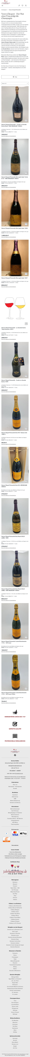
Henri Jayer (15, 931)
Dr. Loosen (15, 994)
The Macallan (15, 1020)
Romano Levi (15, 1044)
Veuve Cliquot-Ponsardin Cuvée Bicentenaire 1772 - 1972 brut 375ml (13, 693)
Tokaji (15, 959)
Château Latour (15, 911)
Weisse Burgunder (15, 961)
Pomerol (15, 886)
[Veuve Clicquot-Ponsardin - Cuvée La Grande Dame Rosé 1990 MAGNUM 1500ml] (15, 104)
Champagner (15, 957)
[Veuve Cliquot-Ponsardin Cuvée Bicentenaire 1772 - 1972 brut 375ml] (15, 672)
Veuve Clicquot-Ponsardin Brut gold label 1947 (14, 278)
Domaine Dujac (15, 939)
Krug (15, 1000)
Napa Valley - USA (15, 888)
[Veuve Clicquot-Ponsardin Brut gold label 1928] (15, 208)
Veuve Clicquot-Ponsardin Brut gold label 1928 (14, 228)
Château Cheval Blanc (15, 917)
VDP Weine (15, 822)
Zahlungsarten (15, 829)
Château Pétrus (15, 915)
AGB (15, 798)
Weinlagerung (15, 816)
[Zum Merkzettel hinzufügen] (26, 120)
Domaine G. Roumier (15, 933)
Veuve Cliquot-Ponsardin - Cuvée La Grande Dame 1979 (13, 380)
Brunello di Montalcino (15, 970)
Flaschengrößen (15, 824)
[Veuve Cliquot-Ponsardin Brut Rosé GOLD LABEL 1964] (15, 516)
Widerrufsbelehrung (15, 800)
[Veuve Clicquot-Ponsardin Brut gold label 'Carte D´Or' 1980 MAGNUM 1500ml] (15, 157)
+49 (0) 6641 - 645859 (19, 778)
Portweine (15, 953)
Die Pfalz (15, 893)
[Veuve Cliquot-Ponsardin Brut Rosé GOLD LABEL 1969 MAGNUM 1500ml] (15, 569)
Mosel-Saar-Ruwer (15, 891)
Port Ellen (15, 1026)
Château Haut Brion (15, 913)
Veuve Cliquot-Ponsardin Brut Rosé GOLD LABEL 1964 (13, 537)
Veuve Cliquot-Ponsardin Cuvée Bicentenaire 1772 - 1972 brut (13, 642)
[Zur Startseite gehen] (15, 2)
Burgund (15, 884)
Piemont (15, 897)
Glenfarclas (15, 1028)
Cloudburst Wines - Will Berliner (15, 818)
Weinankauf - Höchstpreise (15, 786)
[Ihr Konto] (25, 5)
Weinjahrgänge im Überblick (15, 812)
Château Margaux (15, 909)
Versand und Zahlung (15, 802)
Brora (15, 1030)
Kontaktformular (19, 773)
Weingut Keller (15, 977)
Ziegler (15, 1046)
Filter (16, 76)
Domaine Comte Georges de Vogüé (15, 945)
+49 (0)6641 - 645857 (15, 770)
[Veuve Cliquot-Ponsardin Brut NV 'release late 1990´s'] (15, 412)
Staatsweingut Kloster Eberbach (15, 988)
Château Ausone (15, 919)
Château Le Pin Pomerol (15, 923)
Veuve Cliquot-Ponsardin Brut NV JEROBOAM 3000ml (14, 485)
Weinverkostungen (15, 808)
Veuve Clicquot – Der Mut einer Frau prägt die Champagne (12, 16)
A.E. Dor (15, 1048)
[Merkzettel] (22, 5)
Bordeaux (15, 882)
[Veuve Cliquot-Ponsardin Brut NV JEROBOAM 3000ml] (15, 465)
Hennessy (15, 1038)
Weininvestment (15, 814)
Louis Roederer (15, 1004)
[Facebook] (15, 755)
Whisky (15, 966)
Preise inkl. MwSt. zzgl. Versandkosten (8, 187)
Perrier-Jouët (15, 1006)
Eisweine (15, 962)
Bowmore (15, 1022)
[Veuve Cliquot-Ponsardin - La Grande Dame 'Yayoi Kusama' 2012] (15, 307)
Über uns (15, 784)
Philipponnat (15, 1008)
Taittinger (15, 1010)
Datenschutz (15, 796)
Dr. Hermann (15, 992)
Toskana (15, 899)
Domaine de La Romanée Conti (15, 929)
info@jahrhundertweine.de (15, 765)
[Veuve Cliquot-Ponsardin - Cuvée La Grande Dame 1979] (15, 360)
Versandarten (15, 845)
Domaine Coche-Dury (15, 941)
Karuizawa (15, 1024)
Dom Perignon (15, 1002)
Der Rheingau (15, 889)
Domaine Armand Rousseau (15, 937)
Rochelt (15, 1040)
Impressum (15, 794)
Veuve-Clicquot (15, 1012)
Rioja (15, 895)
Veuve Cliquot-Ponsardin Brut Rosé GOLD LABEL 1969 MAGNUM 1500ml (13, 589)
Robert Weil (15, 982)
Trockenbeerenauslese (15, 964)
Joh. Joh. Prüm (15, 980)
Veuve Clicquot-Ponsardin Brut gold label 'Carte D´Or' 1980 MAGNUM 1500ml (14, 177)
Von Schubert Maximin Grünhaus (15, 986)
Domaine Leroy (15, 935)
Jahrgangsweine (15, 820)
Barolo (15, 968)
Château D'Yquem (15, 921)
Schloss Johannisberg (15, 990)
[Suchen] (19, 5)
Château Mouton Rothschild (15, 907)
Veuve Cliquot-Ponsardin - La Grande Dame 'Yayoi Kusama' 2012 (13, 328)
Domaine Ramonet (15, 946)
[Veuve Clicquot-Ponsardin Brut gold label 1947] (15, 258)
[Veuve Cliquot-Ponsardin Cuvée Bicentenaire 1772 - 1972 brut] (15, 621)
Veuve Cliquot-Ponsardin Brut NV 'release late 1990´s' (14, 433)
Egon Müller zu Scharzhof (15, 978)
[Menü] (2, 5)
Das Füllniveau (15, 810)
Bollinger (15, 1014)
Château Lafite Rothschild (15, 905)
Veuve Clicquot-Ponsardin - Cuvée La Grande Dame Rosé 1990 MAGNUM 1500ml (13, 125)
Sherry (15, 955)
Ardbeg (15, 1032)
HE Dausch (15, 984)
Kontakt (15, 788)
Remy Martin (15, 1042)
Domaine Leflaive (15, 943)
